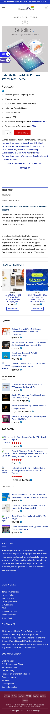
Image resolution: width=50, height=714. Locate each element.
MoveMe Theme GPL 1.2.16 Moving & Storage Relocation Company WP (13, 298)
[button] (3, 8)
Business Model (9, 614)
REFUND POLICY (40, 121)
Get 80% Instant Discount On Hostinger (24, 165)
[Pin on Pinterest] (27, 175)
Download (12, 308)
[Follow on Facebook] (4, 576)
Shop (24, 17)
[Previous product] (27, 22)
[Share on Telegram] (41, 175)
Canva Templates (9, 687)
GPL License (7, 604)
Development (8, 683)
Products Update (9, 667)
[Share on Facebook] (9, 175)
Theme (33, 17)
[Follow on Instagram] (9, 576)
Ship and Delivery (9, 611)
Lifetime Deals (8, 660)
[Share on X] (13, 175)
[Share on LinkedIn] (32, 175)
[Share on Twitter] (18, 175)
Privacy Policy (8, 595)
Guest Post (7, 618)
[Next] (47, 292)
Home (16, 17)
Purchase (22, 133)
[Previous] (2, 292)
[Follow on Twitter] (13, 576)
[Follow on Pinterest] (23, 576)
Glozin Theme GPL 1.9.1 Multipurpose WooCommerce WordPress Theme (37, 298)
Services (5, 680)
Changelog (11, 705)
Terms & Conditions (10, 591)
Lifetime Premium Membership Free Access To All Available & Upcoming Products (25, 155)
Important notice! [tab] (11, 200)
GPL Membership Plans (12, 664)
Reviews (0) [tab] (7, 195)
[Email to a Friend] (23, 175)
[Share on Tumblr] (36, 175)
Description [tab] (7, 190)
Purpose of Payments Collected (16, 673)
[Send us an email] (18, 576)
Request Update (9, 677)
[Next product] (23, 22)
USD (5, 54)
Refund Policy (8, 598)
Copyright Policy (9, 601)
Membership (22, 705)
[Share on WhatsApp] (4, 175)
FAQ (34, 126)
